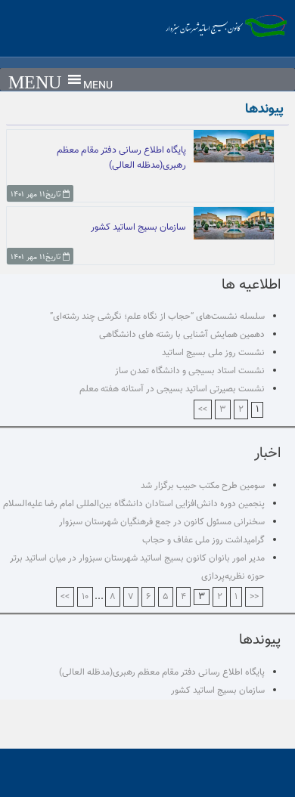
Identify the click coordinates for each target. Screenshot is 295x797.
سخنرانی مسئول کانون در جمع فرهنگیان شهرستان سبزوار (162, 522)
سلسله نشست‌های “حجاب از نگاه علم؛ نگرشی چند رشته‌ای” (157, 316)
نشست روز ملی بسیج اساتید (213, 353)
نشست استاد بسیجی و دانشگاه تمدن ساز (190, 371)
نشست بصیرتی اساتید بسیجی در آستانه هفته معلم (172, 389)
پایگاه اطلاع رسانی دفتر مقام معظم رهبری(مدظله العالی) (162, 672)
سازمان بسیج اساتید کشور (218, 690)
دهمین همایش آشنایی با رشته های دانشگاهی (182, 334)
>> (202, 409)
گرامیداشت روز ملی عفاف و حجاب (203, 540)
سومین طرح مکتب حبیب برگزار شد (203, 486)
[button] (98, 86)
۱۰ (85, 597)
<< (254, 597)
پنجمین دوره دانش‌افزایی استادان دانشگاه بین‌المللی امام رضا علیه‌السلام (134, 504)
